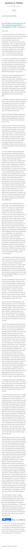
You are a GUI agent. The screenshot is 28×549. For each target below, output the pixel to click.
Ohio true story (5, 531)
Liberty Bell (21, 529)
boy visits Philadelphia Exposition (15, 525)
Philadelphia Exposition (14, 531)
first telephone (9, 529)
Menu (14, 10)
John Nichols (16, 529)
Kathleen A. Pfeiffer (14, 3)
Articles (15, 523)
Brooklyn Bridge (5, 527)
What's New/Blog (21, 523)
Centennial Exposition (15, 527)
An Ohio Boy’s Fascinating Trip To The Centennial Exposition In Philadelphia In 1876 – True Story (14, 25)
